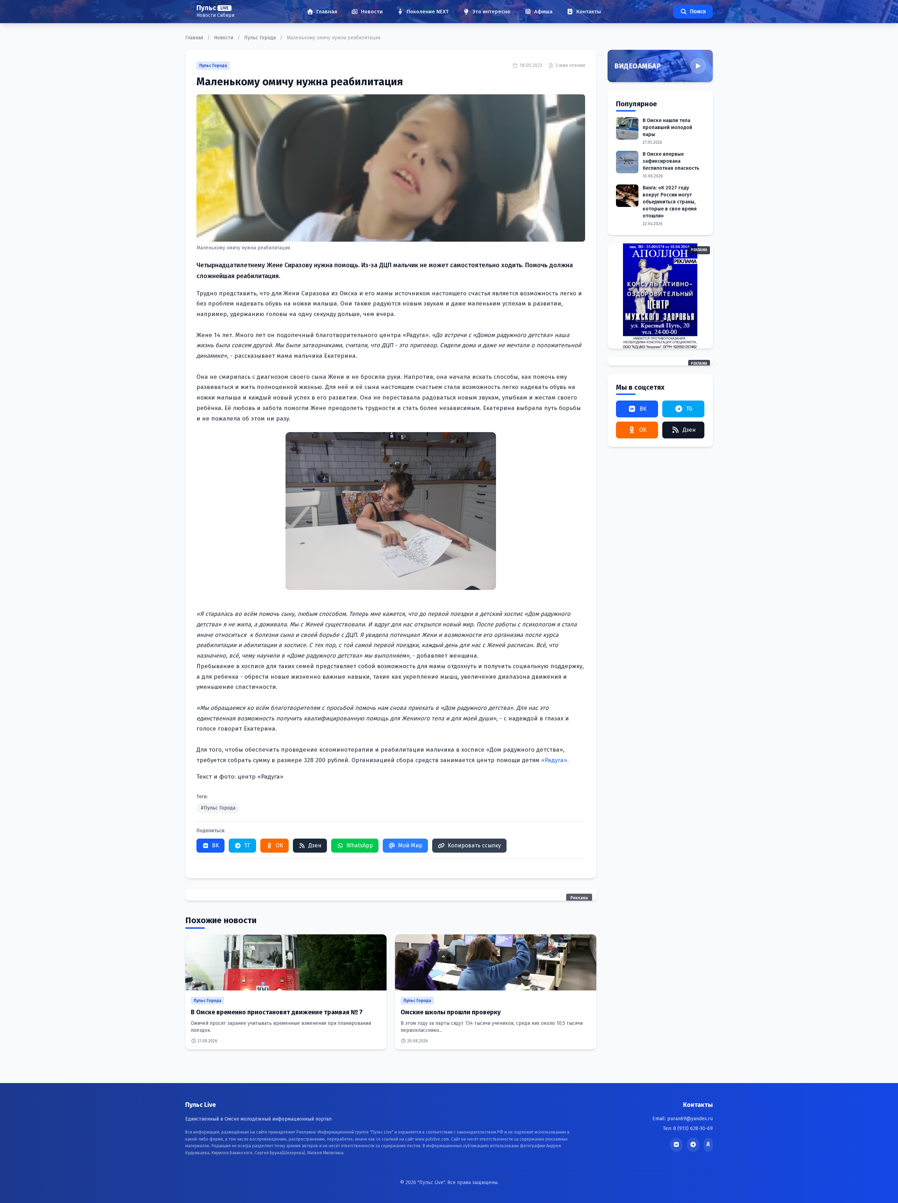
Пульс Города (260, 38)
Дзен (314, 845)
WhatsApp (360, 845)
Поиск (698, 11)
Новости (224, 38)
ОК (279, 845)
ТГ (247, 845)
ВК (215, 845)
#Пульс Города (218, 808)
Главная (195, 38)
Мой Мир (410, 845)
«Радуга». (555, 760)
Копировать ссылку (474, 845)
